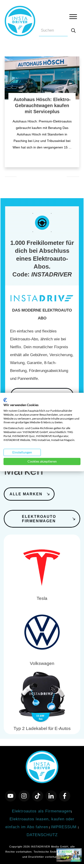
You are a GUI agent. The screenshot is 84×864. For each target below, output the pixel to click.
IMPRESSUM (64, 827)
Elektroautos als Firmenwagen (41, 811)
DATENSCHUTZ (42, 835)
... (70, 147)
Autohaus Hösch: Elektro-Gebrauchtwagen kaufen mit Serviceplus (42, 105)
